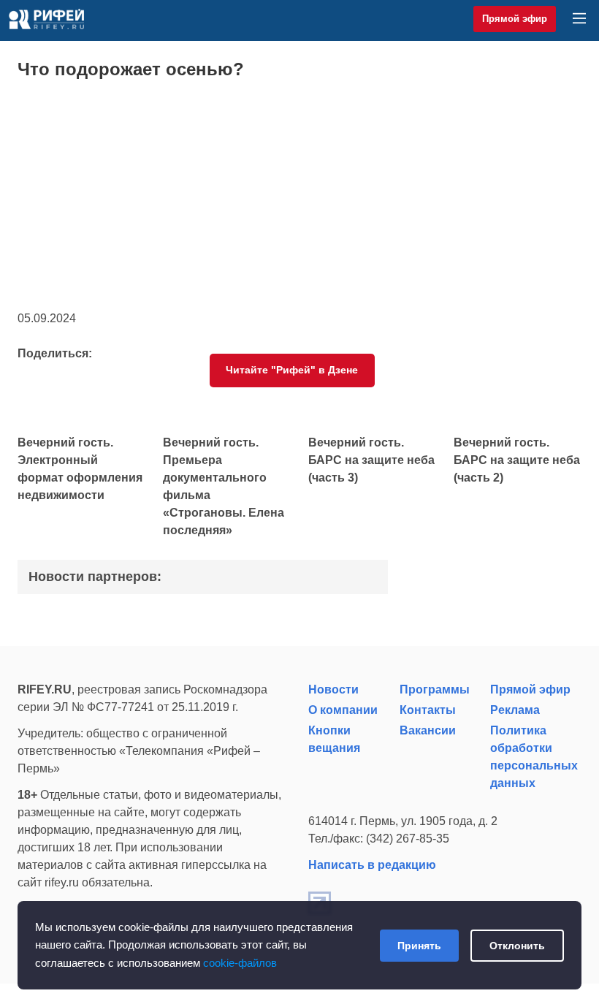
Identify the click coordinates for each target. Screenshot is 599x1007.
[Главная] (46, 19)
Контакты (428, 710)
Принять (419, 945)
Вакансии (428, 730)
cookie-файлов (240, 963)
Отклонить (517, 945)
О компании (343, 710)
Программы (435, 689)
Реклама (515, 710)
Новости (333, 689)
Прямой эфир (514, 18)
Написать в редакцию (372, 865)
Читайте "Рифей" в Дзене (292, 370)
